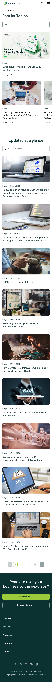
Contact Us (24, 596)
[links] (15, 664)
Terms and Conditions (32, 671)
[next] (42, 564)
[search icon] (42, 3)
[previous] (10, 564)
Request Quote (24, 605)
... (31, 564)
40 (36, 564)
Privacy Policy (16, 671)
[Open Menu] (48, 3)
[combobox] (5, 24)
